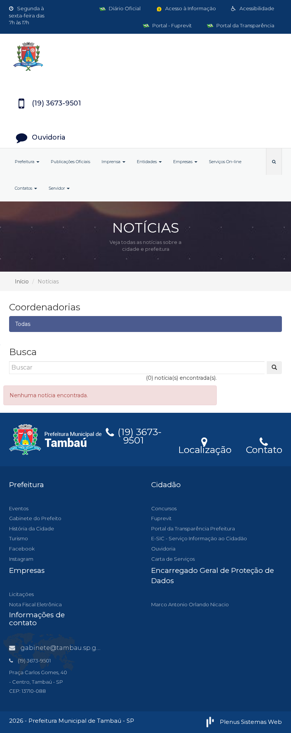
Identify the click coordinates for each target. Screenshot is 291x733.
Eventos (18, 508)
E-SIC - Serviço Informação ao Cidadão (199, 538)
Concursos (164, 508)
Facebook (21, 549)
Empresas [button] (183, 161)
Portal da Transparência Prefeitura (193, 528)
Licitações (21, 594)
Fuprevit (161, 518)
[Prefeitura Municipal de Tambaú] (145, 57)
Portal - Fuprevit (171, 25)
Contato (264, 448)
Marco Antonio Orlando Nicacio (190, 604)
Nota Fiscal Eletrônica (35, 604)
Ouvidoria (163, 549)
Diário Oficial (124, 8)
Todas (22, 324)
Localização (205, 448)
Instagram (21, 559)
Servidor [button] (57, 188)
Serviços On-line (225, 161)
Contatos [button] (24, 188)
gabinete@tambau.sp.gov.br (65, 647)
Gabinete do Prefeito (35, 518)
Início (22, 281)
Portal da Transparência (244, 25)
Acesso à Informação (190, 8)
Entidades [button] (147, 161)
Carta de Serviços (173, 559)
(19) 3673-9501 (138, 435)
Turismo (18, 538)
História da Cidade (31, 528)
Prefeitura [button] (25, 161)
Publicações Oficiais (70, 161)
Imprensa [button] (112, 161)
